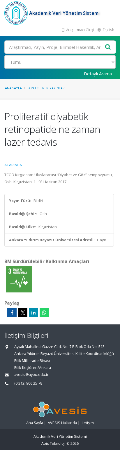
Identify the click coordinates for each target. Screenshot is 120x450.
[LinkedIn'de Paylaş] (33, 312)
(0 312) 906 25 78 (28, 383)
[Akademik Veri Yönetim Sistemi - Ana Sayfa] (16, 13)
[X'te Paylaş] (22, 312)
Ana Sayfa (13, 88)
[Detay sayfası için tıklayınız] (18, 279)
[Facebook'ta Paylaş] (12, 312)
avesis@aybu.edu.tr (31, 374)
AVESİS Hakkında (62, 422)
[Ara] (108, 47)
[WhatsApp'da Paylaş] (44, 312)
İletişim (88, 422)
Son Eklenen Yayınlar (46, 88)
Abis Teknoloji (53, 443)
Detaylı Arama (98, 73)
